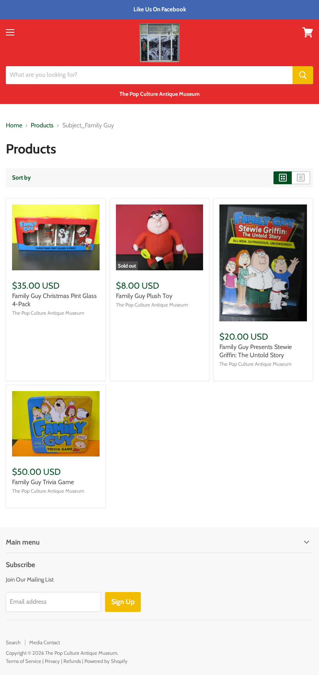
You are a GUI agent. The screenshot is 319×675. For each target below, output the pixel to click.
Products (42, 125)
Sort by (21, 177)
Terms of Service (23, 661)
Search (13, 642)
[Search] (303, 75)
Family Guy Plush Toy (144, 296)
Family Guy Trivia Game (43, 482)
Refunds (72, 661)
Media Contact (44, 642)
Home (14, 125)
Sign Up (123, 601)
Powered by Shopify (106, 661)
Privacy (52, 661)
